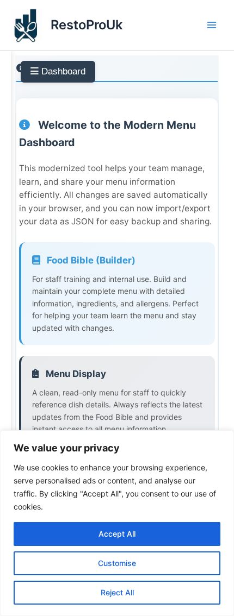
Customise (117, 563)
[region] (117, 523)
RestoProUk (86, 25)
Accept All (117, 533)
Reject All (117, 592)
